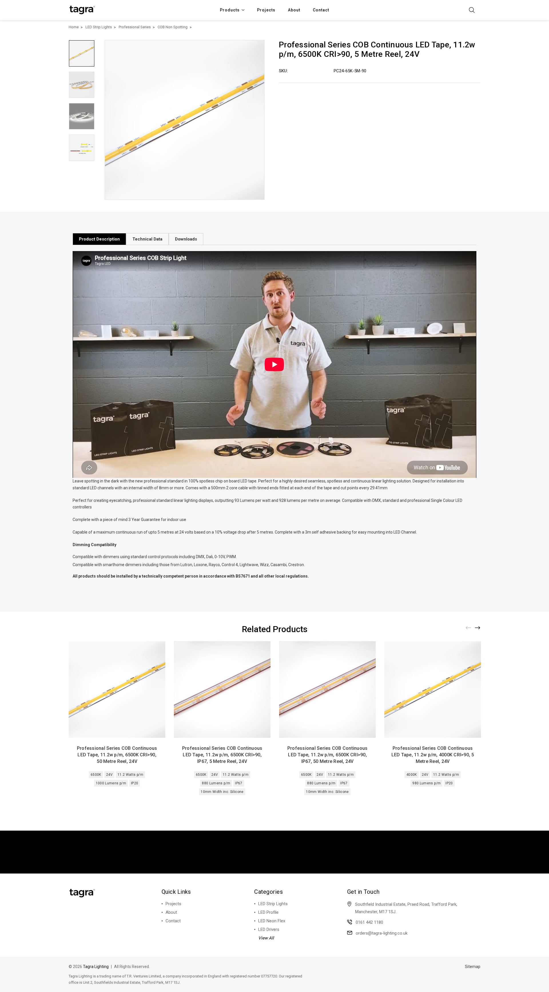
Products (230, 10)
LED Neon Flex (271, 920)
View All (266, 938)
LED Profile (268, 912)
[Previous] (469, 628)
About (294, 10)
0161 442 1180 (369, 922)
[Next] (478, 628)
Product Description (99, 239)
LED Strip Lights (273, 903)
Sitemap (472, 966)
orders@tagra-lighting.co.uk (381, 933)
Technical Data (147, 239)
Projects (266, 10)
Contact (321, 10)
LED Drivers (268, 929)
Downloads (186, 239)
